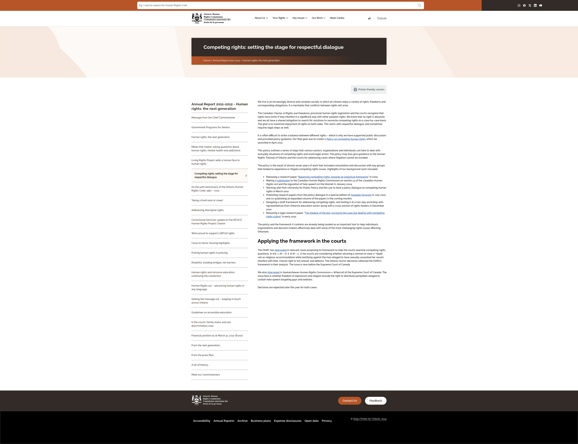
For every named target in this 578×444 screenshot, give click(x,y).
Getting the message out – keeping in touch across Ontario (216, 301)
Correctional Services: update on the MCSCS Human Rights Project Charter (216, 221)
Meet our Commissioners (205, 374)
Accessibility (201, 420)
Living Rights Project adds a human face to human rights (215, 162)
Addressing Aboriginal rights (207, 210)
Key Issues (299, 18)
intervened (281, 250)
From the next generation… (206, 345)
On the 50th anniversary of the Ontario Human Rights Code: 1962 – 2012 (217, 189)
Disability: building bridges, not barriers (213, 262)
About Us (260, 18)
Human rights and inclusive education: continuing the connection (213, 274)
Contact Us (350, 400)
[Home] (211, 18)
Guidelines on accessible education (211, 312)
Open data (312, 420)
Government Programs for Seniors (210, 127)
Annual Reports (223, 420)
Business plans (261, 420)
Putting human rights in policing (209, 252)
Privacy (327, 420)
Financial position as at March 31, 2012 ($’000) (217, 335)
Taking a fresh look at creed (207, 200)
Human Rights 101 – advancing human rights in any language (217, 287)
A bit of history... (200, 364)
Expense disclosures (287, 420)
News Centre (337, 18)
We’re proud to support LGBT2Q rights (213, 233)
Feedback (376, 400)
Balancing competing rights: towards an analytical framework (333, 176)
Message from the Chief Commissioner (213, 117)
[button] (369, 18)
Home (207, 60)
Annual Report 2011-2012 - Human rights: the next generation (246, 60)
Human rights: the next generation (210, 137)
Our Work (317, 18)
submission (283, 180)
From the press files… (203, 355)
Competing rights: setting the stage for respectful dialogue (216, 175)
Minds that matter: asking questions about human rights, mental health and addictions (215, 148)
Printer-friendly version (371, 89)
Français (382, 18)
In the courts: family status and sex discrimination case (211, 324)
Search (419, 5)
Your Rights (279, 18)
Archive (242, 420)
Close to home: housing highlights (210, 243)
